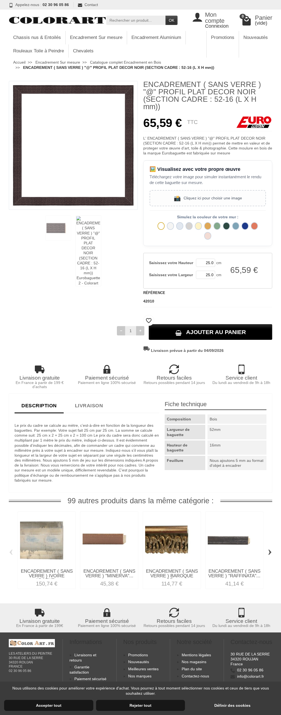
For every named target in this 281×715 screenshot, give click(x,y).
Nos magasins (194, 662)
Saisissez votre (171, 263)
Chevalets (83, 50)
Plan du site (192, 669)
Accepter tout (48, 705)
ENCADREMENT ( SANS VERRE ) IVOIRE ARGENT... (47, 576)
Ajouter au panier (216, 332)
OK (171, 20)
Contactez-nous (195, 676)
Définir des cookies (232, 705)
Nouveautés (255, 37)
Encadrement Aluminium (156, 37)
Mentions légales (196, 655)
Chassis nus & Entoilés (37, 37)
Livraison (89, 405)
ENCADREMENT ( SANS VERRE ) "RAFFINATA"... (234, 573)
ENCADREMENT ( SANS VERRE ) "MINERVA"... (109, 573)
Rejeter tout (140, 705)
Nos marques (139, 676)
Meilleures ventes (143, 669)
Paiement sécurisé (90, 679)
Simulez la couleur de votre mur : (207, 217)
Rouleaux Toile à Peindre (38, 50)
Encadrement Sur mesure (96, 37)
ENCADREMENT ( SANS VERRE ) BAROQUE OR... (172, 576)
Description (39, 405)
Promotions (222, 37)
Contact (91, 4)
